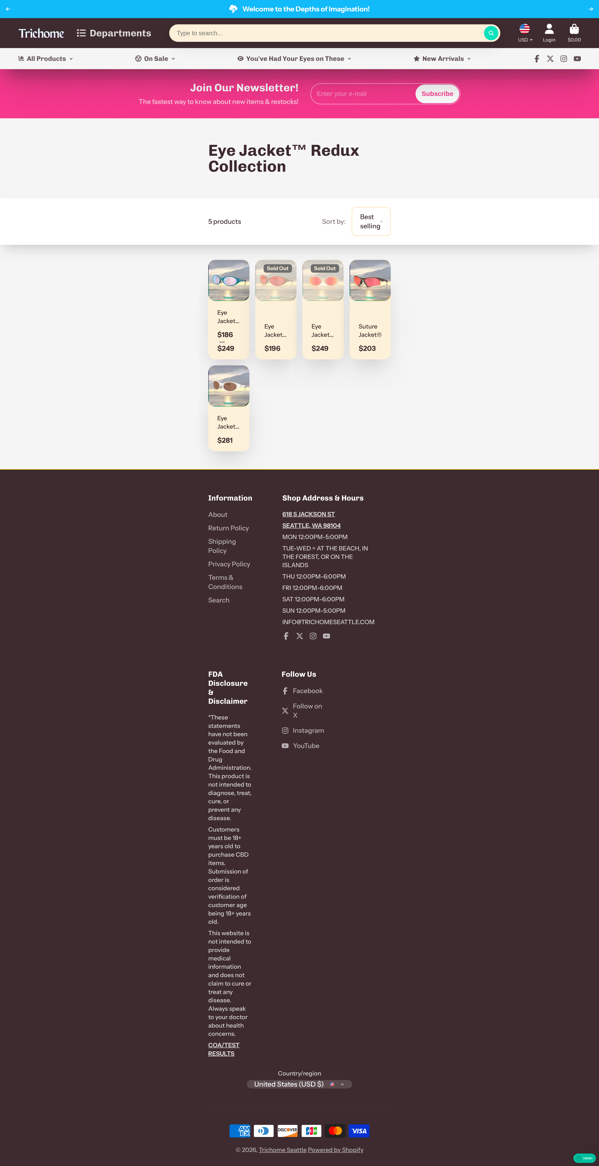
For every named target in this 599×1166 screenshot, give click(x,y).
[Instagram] (563, 58)
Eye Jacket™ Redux (228, 309)
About (218, 515)
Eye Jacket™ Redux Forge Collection (276, 309)
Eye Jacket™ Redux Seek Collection (228, 408)
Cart (574, 33)
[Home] (41, 33)
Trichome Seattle (283, 1150)
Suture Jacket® (370, 309)
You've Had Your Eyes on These (295, 59)
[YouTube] (577, 58)
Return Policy (228, 528)
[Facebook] (537, 58)
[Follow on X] (550, 58)
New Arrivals (443, 59)
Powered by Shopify (335, 1150)
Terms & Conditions (225, 582)
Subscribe (437, 93)
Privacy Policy (229, 564)
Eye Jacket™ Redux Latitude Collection (323, 309)
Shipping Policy (222, 546)
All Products (46, 59)
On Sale (156, 59)
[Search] (491, 33)
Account (549, 33)
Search (219, 600)
